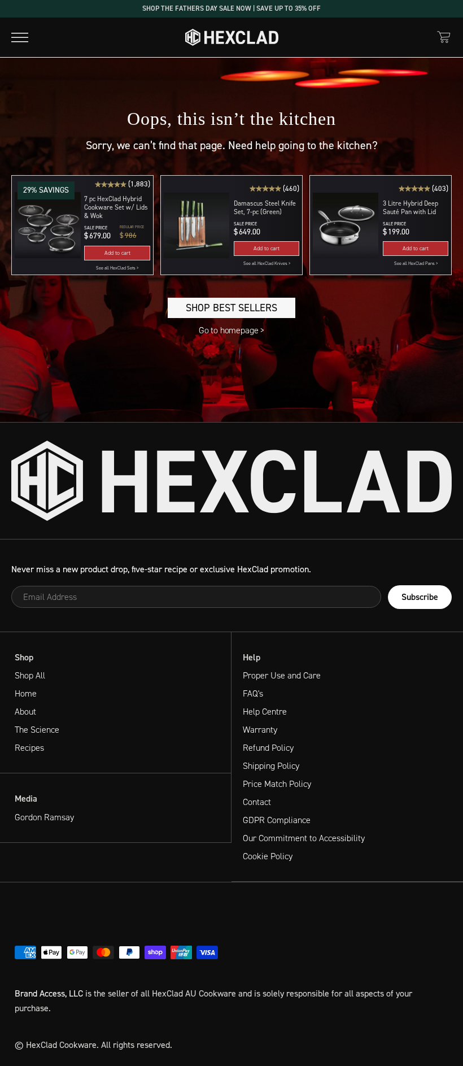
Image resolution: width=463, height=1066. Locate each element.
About (25, 711)
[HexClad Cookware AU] (231, 481)
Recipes (29, 748)
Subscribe (419, 597)
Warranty (260, 730)
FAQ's (253, 693)
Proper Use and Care (282, 675)
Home (26, 693)
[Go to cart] (444, 37)
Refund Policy (268, 748)
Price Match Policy (277, 784)
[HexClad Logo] (231, 37)
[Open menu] (19, 37)
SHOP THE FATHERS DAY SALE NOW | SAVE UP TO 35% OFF (231, 8)
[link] (117, 268)
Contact (257, 802)
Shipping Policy (271, 766)
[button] (117, 253)
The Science (37, 730)
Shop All (30, 675)
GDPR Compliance (277, 820)
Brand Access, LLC (49, 993)
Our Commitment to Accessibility (304, 838)
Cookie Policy (267, 856)
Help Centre (265, 711)
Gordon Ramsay (44, 817)
